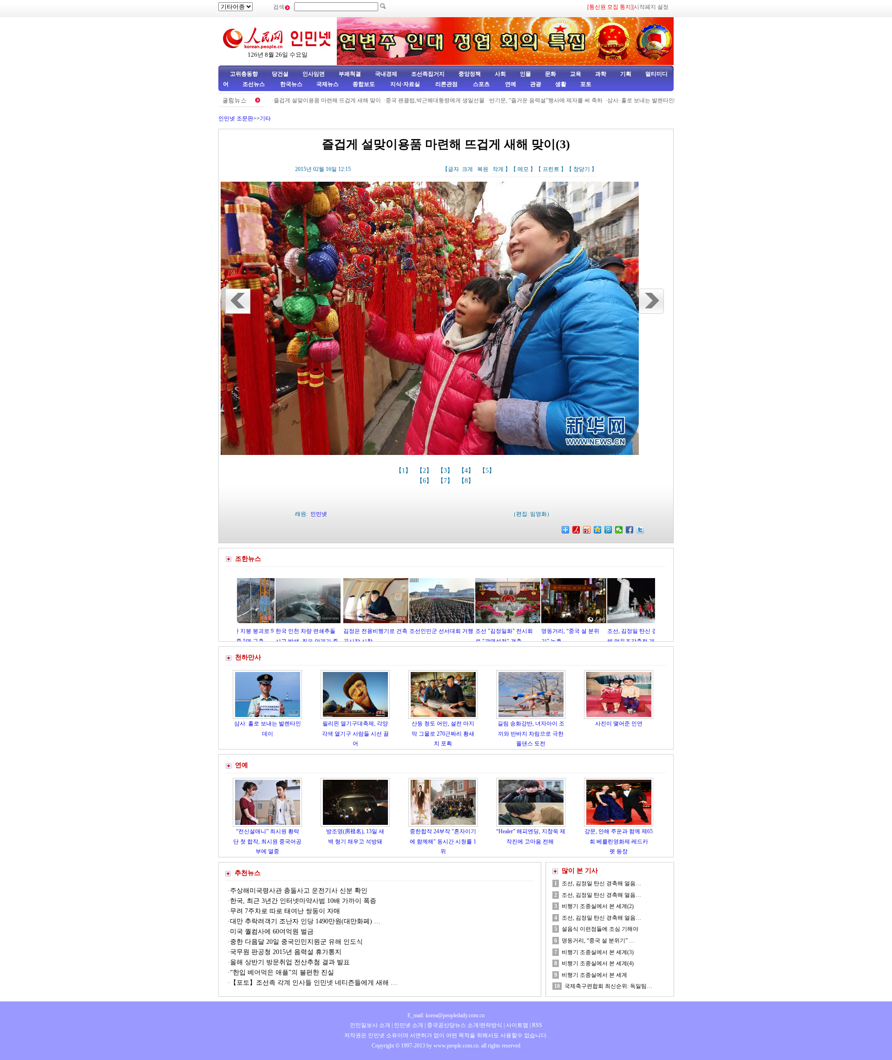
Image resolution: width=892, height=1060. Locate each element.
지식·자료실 (405, 84)
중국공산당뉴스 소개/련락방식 (464, 1025)
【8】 (467, 480)
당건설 (280, 74)
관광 (535, 84)
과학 (600, 74)
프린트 (551, 169)
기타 (265, 118)
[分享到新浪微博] (587, 529)
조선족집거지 (428, 74)
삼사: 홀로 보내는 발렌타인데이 (610, 100)
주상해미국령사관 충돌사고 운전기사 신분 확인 (299, 890)
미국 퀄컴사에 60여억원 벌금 (272, 931)
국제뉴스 (327, 84)
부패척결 (350, 74)
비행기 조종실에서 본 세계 (594, 975)
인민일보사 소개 (370, 1025)
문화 (550, 74)
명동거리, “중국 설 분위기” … (598, 940)
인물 (525, 74)
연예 (510, 84)
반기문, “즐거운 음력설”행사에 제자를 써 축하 (509, 100)
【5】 (488, 470)
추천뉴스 (248, 872)
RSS (537, 1025)
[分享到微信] (619, 529)
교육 (575, 74)
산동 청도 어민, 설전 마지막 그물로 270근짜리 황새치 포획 (443, 733)
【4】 (467, 470)
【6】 (425, 480)
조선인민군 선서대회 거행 (390, 631)
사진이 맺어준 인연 (619, 723)
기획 (625, 74)
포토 (585, 84)
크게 (467, 169)
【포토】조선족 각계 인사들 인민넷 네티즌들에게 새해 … (313, 982)
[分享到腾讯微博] (608, 529)
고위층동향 (244, 74)
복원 (482, 169)
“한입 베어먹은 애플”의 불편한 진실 (282, 972)
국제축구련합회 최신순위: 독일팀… (608, 986)
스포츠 (481, 84)
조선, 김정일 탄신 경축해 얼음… (601, 883)
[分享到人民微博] (576, 529)
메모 (523, 169)
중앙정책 (470, 74)
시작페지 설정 (651, 7)
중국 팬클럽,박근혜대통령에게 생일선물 (398, 100)
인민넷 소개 (408, 1025)
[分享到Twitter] (640, 529)
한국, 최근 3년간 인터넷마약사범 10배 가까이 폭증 (303, 900)
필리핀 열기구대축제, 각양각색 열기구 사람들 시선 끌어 (355, 733)
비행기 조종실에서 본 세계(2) (598, 906)
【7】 (446, 480)
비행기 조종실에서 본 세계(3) (598, 952)
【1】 (404, 470)
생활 (560, 84)
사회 (500, 74)
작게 (498, 169)
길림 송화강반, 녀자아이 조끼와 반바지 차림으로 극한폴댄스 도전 (531, 733)
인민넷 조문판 (235, 118)
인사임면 (313, 74)
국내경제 (386, 74)
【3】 (446, 470)
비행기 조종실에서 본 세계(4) (598, 963)
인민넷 (318, 514)
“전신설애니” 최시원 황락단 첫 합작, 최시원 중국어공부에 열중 (267, 841)
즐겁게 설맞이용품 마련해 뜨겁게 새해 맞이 (291, 100)
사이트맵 (517, 1025)
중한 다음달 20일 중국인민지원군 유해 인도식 (296, 941)
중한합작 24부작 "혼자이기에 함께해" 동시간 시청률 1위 (443, 841)
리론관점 (446, 84)
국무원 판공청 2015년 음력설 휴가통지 (285, 951)
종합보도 (364, 84)
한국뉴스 (291, 84)
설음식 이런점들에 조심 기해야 (600, 929)
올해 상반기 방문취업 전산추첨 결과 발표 (290, 962)
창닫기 (581, 169)
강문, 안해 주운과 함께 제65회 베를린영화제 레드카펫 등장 (618, 841)
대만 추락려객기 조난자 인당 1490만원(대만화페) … (305, 921)
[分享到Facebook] (630, 529)
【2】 (425, 470)
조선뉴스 (254, 84)
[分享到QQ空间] (598, 529)
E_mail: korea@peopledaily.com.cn (446, 1015)
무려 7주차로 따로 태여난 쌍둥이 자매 (285, 911)
